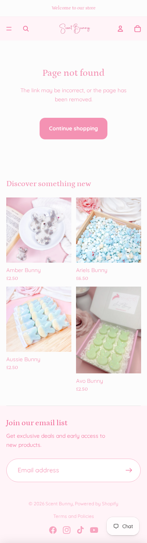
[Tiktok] (80, 530)
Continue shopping (73, 128)
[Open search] (25, 28)
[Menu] (9, 29)
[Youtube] (94, 530)
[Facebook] (53, 530)
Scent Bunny (59, 503)
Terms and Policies (73, 516)
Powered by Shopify (96, 503)
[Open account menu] (120, 28)
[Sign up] (129, 470)
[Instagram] (66, 530)
